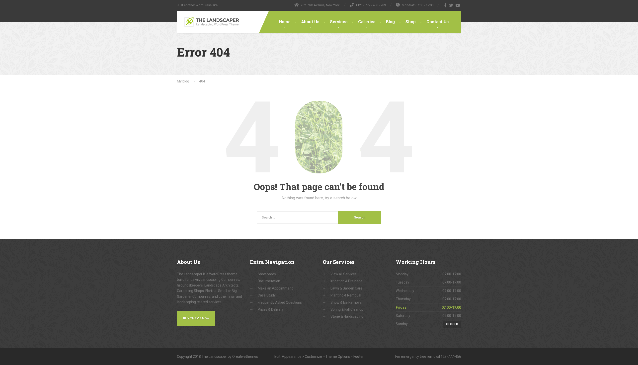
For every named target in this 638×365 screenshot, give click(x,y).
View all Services (343, 274)
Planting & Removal (345, 295)
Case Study (267, 295)
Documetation (269, 281)
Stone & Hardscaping (346, 316)
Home (285, 21)
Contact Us (437, 21)
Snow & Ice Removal (346, 302)
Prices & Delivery (271, 309)
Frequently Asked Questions (280, 302)
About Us (310, 21)
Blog (390, 21)
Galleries (366, 21)
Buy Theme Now (196, 318)
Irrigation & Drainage (346, 281)
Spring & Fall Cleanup (346, 309)
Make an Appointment (275, 288)
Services (338, 21)
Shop (410, 21)
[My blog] (211, 22)
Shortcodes (267, 274)
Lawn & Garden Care (346, 288)
